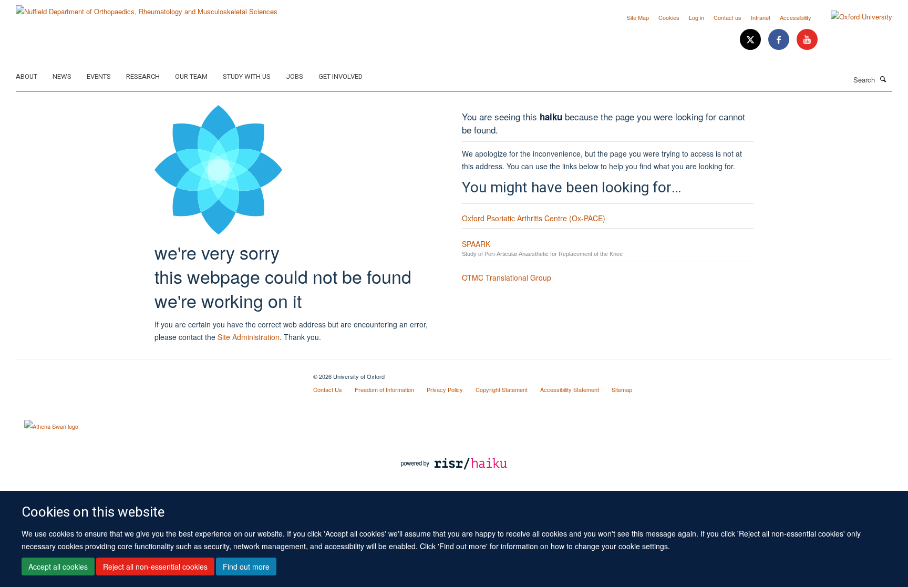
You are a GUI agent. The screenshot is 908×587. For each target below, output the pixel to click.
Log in (696, 17)
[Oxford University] (853, 17)
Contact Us (327, 389)
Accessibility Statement (569, 389)
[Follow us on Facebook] (779, 40)
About (26, 76)
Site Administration (249, 337)
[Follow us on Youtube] (807, 40)
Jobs (294, 76)
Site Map (638, 17)
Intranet (760, 17)
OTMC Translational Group (506, 277)
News (62, 76)
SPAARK (476, 244)
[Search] (883, 79)
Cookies (668, 17)
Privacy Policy (445, 389)
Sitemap (622, 389)
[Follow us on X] (751, 40)
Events (99, 76)
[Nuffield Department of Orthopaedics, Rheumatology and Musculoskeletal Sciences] (146, 8)
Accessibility (795, 17)
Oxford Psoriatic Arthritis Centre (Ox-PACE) (533, 218)
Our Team (191, 76)
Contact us (727, 17)
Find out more (246, 566)
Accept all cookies (58, 566)
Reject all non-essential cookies (155, 566)
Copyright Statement (502, 389)
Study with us (247, 76)
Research (143, 76)
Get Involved (340, 76)
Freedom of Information (384, 389)
